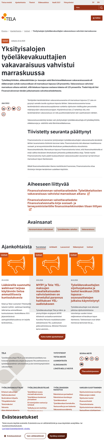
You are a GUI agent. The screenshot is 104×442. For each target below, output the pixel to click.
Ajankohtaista (20, 3)
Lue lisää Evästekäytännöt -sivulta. (16, 429)
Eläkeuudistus (43, 3)
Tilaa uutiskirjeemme (90, 371)
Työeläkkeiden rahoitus (67, 229)
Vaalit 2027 (56, 3)
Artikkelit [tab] (53, 247)
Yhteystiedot (69, 3)
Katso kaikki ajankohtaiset (52, 337)
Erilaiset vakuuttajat (9, 392)
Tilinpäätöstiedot (8, 401)
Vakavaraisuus (88, 229)
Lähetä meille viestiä (63, 369)
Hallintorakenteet (9, 395)
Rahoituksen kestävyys (63, 397)
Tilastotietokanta (86, 404)
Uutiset (5, 41)
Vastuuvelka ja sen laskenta (64, 406)
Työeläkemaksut (60, 400)
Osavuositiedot (86, 401)
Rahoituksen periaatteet (63, 394)
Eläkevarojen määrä (87, 395)
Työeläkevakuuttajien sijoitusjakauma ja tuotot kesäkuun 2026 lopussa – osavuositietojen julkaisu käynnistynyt (85, 292)
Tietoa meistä (7, 3)
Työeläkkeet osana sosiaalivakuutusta (35, 393)
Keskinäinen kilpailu (10, 398)
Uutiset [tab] (90, 247)
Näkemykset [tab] (78, 247)
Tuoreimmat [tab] (41, 247)
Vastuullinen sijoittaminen (90, 410)
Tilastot (32, 3)
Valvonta (5, 407)
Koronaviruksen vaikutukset (41, 229)
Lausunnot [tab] (65, 247)
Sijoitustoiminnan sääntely (90, 407)
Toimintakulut (7, 404)
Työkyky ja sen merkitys (37, 408)
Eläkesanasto (60, 365)
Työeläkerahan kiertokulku (64, 403)
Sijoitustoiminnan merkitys (90, 392)
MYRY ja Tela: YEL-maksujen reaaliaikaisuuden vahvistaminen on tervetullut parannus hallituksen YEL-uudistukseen (49, 294)
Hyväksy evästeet (57, 436)
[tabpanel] (52, 293)
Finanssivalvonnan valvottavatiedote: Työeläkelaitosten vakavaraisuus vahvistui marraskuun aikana (65, 192)
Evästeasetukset (14, 436)
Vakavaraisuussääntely (63, 409)
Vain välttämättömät (35, 436)
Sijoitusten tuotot (86, 398)
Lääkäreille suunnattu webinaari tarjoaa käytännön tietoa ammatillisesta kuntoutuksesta (16, 291)
